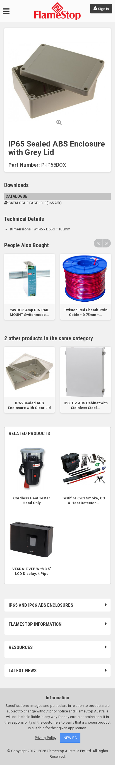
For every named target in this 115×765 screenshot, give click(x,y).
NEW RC (70, 738)
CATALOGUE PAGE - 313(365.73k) (35, 203)
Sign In (103, 9)
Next (106, 243)
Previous (98, 243)
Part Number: (24, 165)
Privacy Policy (45, 738)
